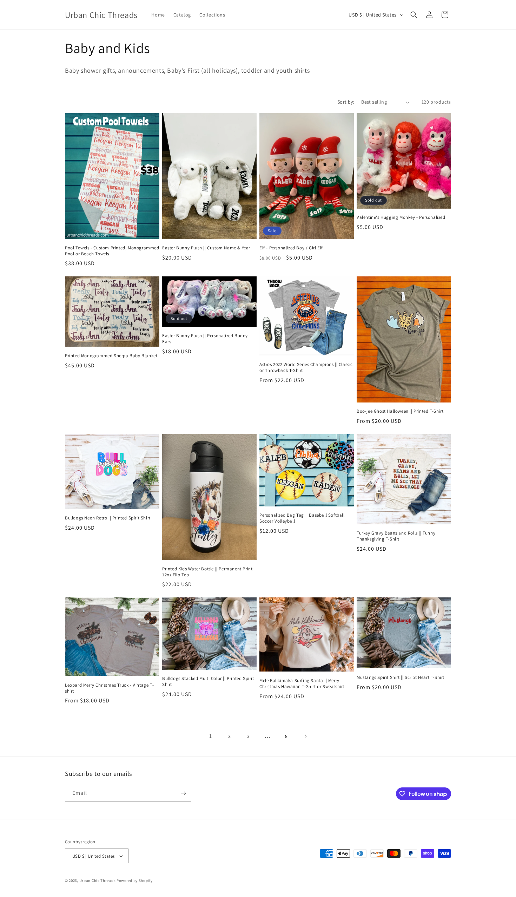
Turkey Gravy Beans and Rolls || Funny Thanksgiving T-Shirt (396, 536)
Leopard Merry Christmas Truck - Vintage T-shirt (109, 688)
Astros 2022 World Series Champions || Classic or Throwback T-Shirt (306, 367)
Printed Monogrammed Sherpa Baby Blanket (111, 356)
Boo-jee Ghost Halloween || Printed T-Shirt (400, 411)
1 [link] (210, 736)
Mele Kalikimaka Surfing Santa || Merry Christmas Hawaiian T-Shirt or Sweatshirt (301, 683)
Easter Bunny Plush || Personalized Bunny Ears (205, 339)
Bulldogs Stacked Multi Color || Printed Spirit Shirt (208, 681)
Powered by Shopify (135, 880)
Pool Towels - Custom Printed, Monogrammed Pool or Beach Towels (112, 251)
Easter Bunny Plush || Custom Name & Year (206, 248)
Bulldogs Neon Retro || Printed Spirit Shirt (108, 518)
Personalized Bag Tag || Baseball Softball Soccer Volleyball (302, 518)
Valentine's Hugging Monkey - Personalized (401, 217)
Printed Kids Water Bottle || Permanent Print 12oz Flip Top (207, 572)
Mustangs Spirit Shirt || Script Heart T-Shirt (400, 677)
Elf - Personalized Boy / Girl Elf (291, 248)
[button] (414, 14)
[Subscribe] (183, 793)
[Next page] (305, 736)
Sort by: (345, 102)
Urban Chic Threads (97, 880)
